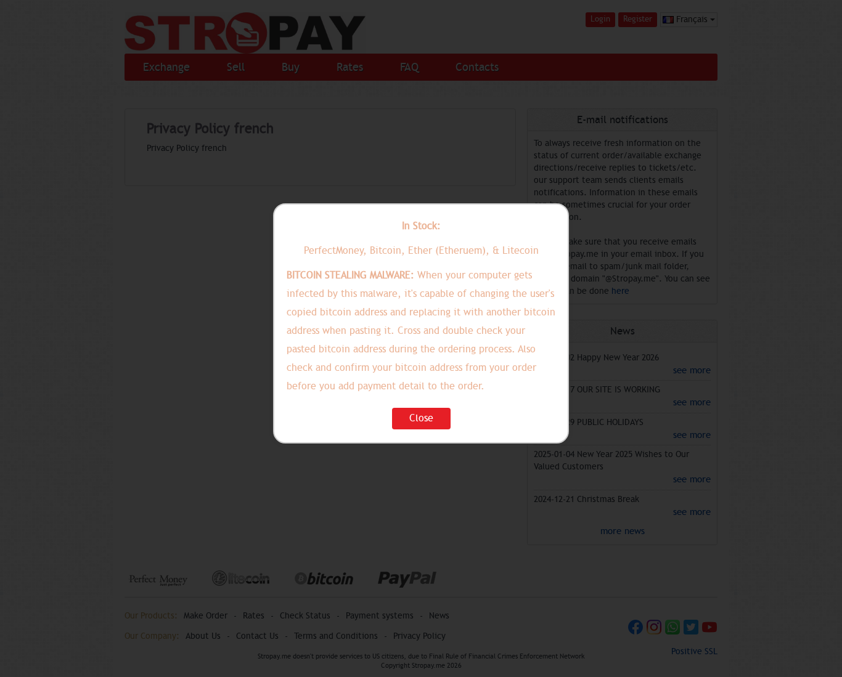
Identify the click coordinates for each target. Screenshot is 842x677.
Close (421, 418)
